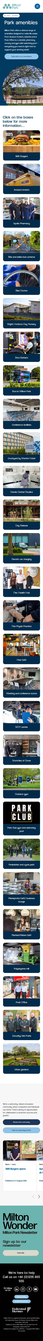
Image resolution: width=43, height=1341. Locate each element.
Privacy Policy (21, 1297)
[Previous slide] (33, 1196)
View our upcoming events (21, 1130)
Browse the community (21, 1122)
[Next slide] (39, 1196)
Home (8, 15)
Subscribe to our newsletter (21, 56)
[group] (20, 1165)
